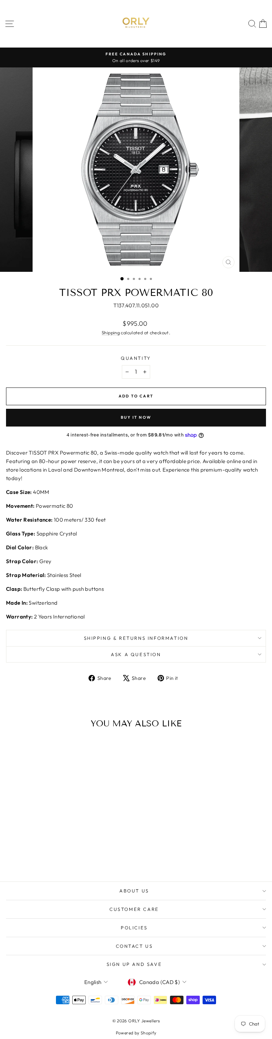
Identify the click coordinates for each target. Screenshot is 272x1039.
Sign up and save (134, 964)
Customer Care (134, 909)
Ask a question (136, 654)
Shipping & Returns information (136, 638)
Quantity (136, 358)
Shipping (111, 332)
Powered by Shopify (136, 1032)
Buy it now (136, 417)
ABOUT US (134, 891)
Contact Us (134, 946)
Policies (134, 927)
